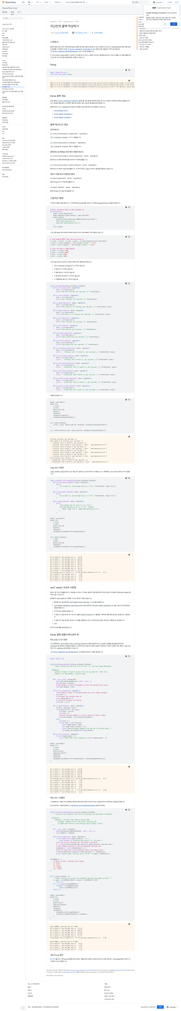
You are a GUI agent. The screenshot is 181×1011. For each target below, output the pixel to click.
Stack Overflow (108, 993)
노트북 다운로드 (98, 33)
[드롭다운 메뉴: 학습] (32, 2)
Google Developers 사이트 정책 (69, 972)
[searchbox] (12, 18)
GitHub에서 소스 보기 (81, 33)
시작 (174, 24)
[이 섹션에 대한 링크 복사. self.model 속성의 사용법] (78, 588)
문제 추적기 (107, 987)
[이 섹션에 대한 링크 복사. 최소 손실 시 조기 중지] (69, 640)
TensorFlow (53, 21)
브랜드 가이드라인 (109, 996)
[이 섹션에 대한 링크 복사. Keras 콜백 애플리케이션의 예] (80, 635)
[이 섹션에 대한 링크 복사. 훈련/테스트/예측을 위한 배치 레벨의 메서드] (86, 152)
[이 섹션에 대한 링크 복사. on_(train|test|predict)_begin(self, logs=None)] (89, 134)
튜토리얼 (4, 12)
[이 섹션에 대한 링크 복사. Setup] (58, 65)
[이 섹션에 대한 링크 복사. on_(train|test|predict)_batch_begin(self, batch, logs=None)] (100, 156)
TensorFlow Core (9, 8)
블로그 (29, 987)
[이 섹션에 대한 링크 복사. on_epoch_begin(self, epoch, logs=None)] (83, 178)
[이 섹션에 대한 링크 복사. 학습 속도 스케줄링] (67, 798)
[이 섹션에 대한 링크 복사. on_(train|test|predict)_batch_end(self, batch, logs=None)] (98, 165)
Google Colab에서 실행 (61, 33)
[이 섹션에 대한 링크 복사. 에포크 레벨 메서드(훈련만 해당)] (77, 174)
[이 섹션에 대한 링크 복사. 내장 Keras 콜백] (65, 955)
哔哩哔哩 (30, 996)
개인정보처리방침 (37, 1007)
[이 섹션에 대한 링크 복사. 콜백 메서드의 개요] (70, 125)
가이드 (12, 12)
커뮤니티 (57, 2)
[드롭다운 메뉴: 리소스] (50, 2)
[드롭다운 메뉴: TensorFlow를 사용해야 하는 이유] (87, 2)
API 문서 (53, 959)
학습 (29, 2)
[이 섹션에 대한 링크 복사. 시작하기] (60, 42)
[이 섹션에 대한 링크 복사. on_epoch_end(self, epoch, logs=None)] (82, 187)
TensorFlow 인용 (109, 999)
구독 (160, 1007)
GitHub (169, 2)
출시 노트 (107, 990)
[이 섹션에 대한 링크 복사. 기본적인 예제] (65, 198)
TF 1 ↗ (19, 12)
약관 (29, 1007)
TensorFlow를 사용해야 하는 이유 (75, 2)
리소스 (46, 2)
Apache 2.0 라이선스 (120, 970)
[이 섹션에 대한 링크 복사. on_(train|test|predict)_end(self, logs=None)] (88, 143)
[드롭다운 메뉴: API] (41, 2)
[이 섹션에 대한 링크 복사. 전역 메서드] (61, 130)
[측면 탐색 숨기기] (23, 1007)
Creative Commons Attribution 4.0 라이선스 (81, 970)
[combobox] (140, 2)
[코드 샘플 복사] (129, 69)
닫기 (165, 24)
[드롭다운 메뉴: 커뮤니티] (62, 2)
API (37, 2)
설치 (23, 2)
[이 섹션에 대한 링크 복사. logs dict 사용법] (65, 468)
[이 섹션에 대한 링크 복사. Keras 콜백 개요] (67, 96)
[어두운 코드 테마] (126, 69)
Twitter (30, 993)
